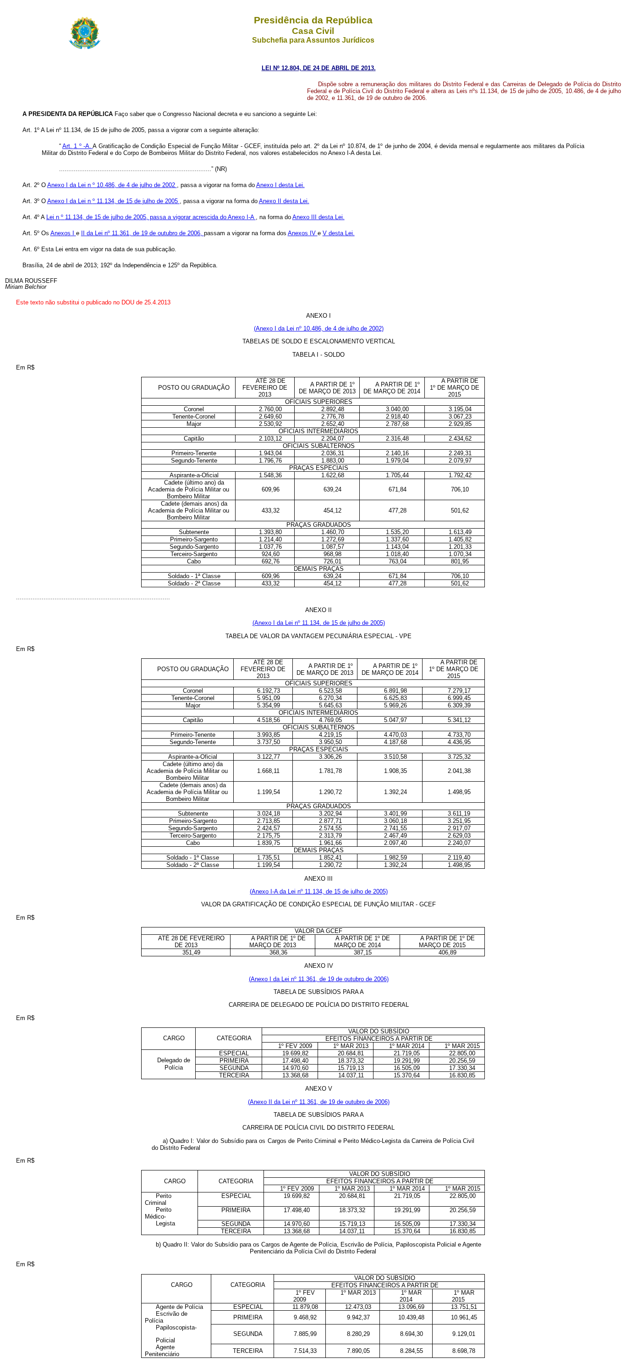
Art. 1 (70, 146)
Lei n (53, 217)
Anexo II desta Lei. (284, 201)
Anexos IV (303, 233)
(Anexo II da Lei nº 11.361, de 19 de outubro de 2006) (319, 1101)
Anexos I (63, 233)
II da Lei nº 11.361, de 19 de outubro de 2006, (142, 233)
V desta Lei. (339, 233)
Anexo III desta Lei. (318, 217)
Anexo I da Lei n (70, 185)
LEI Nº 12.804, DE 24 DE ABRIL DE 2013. (319, 68)
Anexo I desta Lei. (280, 185)
